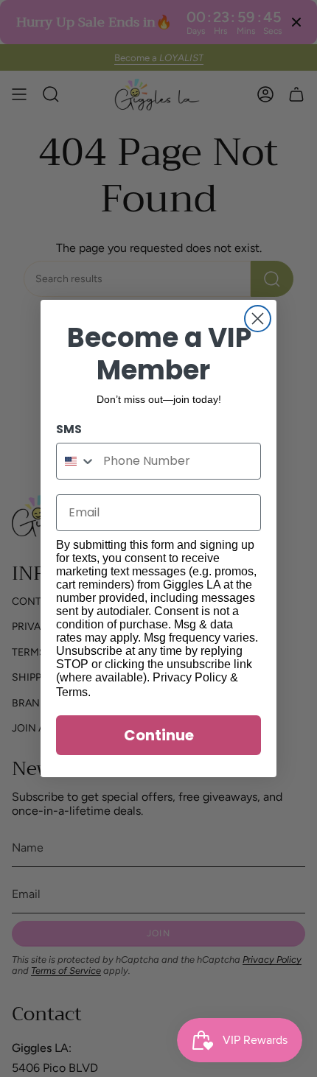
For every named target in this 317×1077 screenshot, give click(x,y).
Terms (72, 692)
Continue (159, 735)
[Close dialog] (258, 318)
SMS (69, 429)
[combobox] (76, 461)
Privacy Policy (190, 677)
